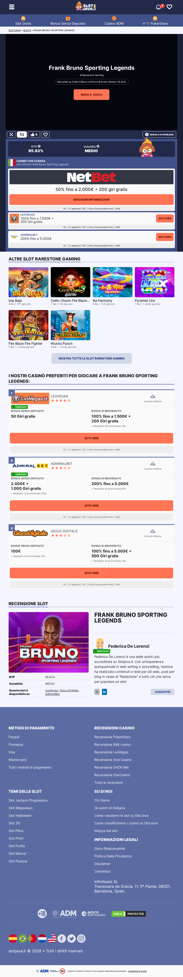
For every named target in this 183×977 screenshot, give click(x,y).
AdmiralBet (52, 694)
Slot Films (16, 831)
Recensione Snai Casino (112, 760)
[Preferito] (45, 134)
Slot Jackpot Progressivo (28, 800)
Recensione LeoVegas (111, 752)
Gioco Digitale (69, 690)
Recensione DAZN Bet (111, 767)
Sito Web (164, 218)
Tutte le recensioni (108, 782)
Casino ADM (114, 23)
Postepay (16, 744)
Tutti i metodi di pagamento (30, 767)
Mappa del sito (105, 831)
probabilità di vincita (137, 971)
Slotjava (15, 30)
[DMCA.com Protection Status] (128, 914)
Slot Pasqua (18, 861)
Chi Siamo (102, 800)
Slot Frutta (17, 846)
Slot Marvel (17, 853)
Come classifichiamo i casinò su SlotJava (126, 823)
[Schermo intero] (11, 134)
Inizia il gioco (91, 94)
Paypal (14, 737)
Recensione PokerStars (112, 737)
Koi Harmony (102, 300)
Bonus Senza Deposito (68, 23)
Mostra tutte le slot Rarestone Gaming (92, 358)
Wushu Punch (61, 343)
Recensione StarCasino (112, 775)
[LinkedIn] (104, 692)
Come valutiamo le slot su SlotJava (121, 815)
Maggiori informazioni (91, 199)
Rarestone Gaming (92, 75)
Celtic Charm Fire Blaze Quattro (75, 300)
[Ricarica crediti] (22, 134)
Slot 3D (14, 823)
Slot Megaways (20, 808)
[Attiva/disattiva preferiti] (169, 7)
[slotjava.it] (86, 7)
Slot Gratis (23, 23)
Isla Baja (15, 300)
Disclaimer (102, 864)
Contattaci (102, 871)
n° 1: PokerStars (155, 23)
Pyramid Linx (145, 300)
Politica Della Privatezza (113, 856)
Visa (12, 752)
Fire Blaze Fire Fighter (25, 343)
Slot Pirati (16, 838)
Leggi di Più (162, 692)
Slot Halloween (20, 815)
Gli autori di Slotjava (109, 808)
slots (27, 30)
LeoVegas (51, 690)
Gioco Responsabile (109, 848)
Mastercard (17, 760)
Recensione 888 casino (112, 744)
